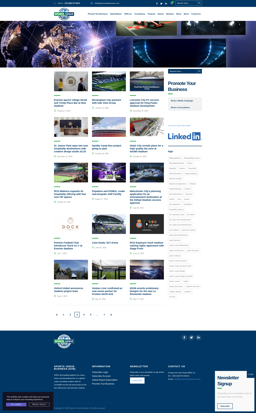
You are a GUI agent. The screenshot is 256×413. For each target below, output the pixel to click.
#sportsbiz (192, 168)
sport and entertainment (178, 235)
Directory (170, 14)
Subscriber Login (100, 372)
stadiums (187, 292)
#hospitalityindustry (176, 163)
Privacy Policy (39, 404)
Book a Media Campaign (182, 101)
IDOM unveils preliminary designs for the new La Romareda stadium (144, 291)
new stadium (174, 230)
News (178, 14)
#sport (189, 163)
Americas (189, 194)
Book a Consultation (180, 107)
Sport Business (175, 240)
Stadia (185, 281)
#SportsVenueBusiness (178, 184)
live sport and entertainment (180, 220)
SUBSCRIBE (137, 380)
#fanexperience (175, 158)
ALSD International (175, 194)
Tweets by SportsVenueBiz (179, 125)
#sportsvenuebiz (175, 179)
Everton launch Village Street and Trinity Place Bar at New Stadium (70, 103)
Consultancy (139, 14)
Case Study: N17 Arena (105, 242)
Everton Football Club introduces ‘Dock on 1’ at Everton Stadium (68, 245)
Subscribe (225, 406)
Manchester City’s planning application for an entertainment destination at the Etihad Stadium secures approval (146, 197)
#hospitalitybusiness (192, 158)
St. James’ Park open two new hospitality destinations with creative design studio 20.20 (71, 148)
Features (151, 14)
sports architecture (176, 251)
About (186, 14)
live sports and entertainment (180, 225)
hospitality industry (176, 209)
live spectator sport (176, 215)
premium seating (188, 230)
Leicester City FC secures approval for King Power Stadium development (144, 103)
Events (160, 14)
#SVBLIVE (188, 189)
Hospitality (188, 204)
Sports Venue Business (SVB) (180, 266)
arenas (171, 199)
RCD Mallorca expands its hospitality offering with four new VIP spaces (70, 194)
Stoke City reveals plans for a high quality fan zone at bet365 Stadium (146, 148)
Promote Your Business (97, 14)
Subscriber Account (101, 376)
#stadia (192, 184)
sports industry (175, 256)
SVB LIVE (172, 297)
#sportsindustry (191, 174)
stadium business (193, 286)
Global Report (116, 14)
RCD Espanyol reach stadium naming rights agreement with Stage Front (147, 245)
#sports (182, 168)
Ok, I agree (16, 404)
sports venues (174, 281)
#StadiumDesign (175, 189)
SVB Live (128, 14)
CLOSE (250, 374)
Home (56, 27)
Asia (179, 199)
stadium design (175, 292)
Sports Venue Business (178, 261)
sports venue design (177, 271)
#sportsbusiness (175, 174)
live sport (190, 215)
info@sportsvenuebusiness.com (107, 3)
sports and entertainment (178, 245)
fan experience (175, 204)
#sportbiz (172, 168)
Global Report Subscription (105, 380)
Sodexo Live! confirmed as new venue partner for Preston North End (107, 291)
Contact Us (196, 14)
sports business (193, 251)
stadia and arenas (176, 286)
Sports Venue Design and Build (180, 276)
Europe (186, 199)
